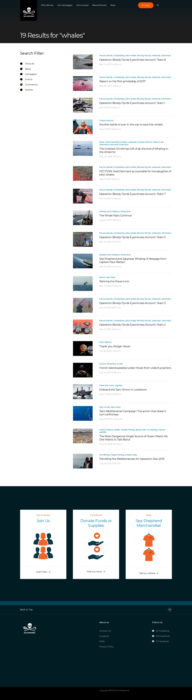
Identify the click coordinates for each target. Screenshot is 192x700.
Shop (112, 5)
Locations (104, 636)
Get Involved (82, 5)
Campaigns (31, 74)
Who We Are (47, 5)
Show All (29, 63)
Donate (146, 5)
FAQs (102, 641)
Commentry (31, 84)
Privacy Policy (106, 646)
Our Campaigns (64, 5)
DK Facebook (163, 636)
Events (28, 79)
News (28, 69)
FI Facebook (162, 641)
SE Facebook (163, 631)
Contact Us (105, 631)
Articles (29, 90)
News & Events (99, 5)
